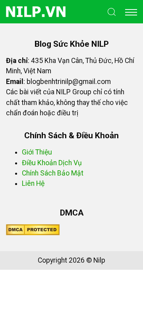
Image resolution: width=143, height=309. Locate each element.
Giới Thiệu (37, 152)
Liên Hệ (33, 183)
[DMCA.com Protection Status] (33, 229)
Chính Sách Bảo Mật (52, 173)
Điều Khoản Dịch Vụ (52, 163)
